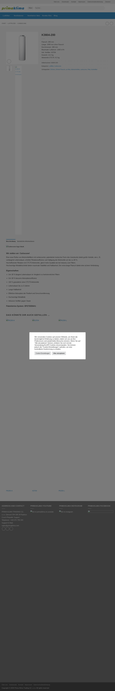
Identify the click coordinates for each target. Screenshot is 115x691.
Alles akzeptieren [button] (59, 353)
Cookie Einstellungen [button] (43, 353)
